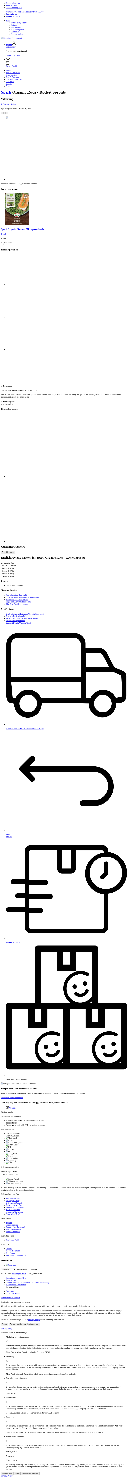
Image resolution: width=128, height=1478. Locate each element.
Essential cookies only (18, 1324)
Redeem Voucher (13, 1232)
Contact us (15, 32)
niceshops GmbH (19, 1274)
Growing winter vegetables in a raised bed (22, 597)
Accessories (7, 404)
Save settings (7, 1473)
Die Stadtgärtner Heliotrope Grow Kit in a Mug (25, 614)
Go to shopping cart (14, 7)
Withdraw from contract (10, 1298)
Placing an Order (12, 1201)
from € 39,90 (25, 12)
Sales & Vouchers (13, 1210)
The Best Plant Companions (17, 604)
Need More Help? (13, 1214)
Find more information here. (12, 1098)
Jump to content (12, 5)
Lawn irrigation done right (16, 595)
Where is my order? (18, 23)
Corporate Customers (14, 1212)
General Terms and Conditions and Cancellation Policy (27, 1282)
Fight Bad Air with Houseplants (18, 602)
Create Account (12, 1225)
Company (10, 1291)
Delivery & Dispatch (14, 1203)
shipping (13, 16)
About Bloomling (13, 1251)
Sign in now (11, 47)
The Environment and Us (16, 1255)
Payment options (17, 29)
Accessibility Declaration (16, 1285)
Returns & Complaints (15, 1207)
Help (8, 20)
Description (7, 386)
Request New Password (15, 1227)
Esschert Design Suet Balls (16, 616)
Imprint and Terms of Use (16, 1278)
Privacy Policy (12, 1280)
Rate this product (8, 552)
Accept (4, 1324)
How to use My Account (16, 1205)
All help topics (16, 34)
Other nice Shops (13, 1293)
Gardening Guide (13, 1240)
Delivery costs (16, 27)
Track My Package (13, 1229)
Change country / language (26, 1269)
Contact (9, 1248)
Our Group (10, 1253)
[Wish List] (8, 59)
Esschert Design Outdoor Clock (18, 623)
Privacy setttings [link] (12, 1287)
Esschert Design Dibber (15, 621)
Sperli (6, 92)
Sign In (9, 1223)
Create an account (13, 55)
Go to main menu (13, 3)
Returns (14, 25)
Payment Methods (13, 1198)
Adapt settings (33, 1324)
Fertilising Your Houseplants (17, 599)
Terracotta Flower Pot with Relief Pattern (22, 618)
